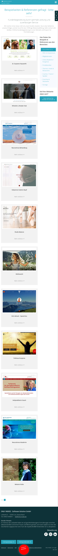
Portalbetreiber (47, 65)
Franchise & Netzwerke (46, 80)
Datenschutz (10, 547)
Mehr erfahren (18, 70)
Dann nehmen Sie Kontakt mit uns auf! (47, 99)
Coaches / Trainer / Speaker (48, 75)
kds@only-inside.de (7, 1)
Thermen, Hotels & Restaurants (48, 69)
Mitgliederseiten (47, 56)
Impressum (3, 547)
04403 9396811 (6, 3)
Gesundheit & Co (48, 49)
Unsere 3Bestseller (24, 548)
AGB (16, 547)
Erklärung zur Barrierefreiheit (35, 547)
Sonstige (45, 85)
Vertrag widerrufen (24, 542)
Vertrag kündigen (8, 542)
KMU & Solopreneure (49, 53)
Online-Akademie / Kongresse (48, 61)
